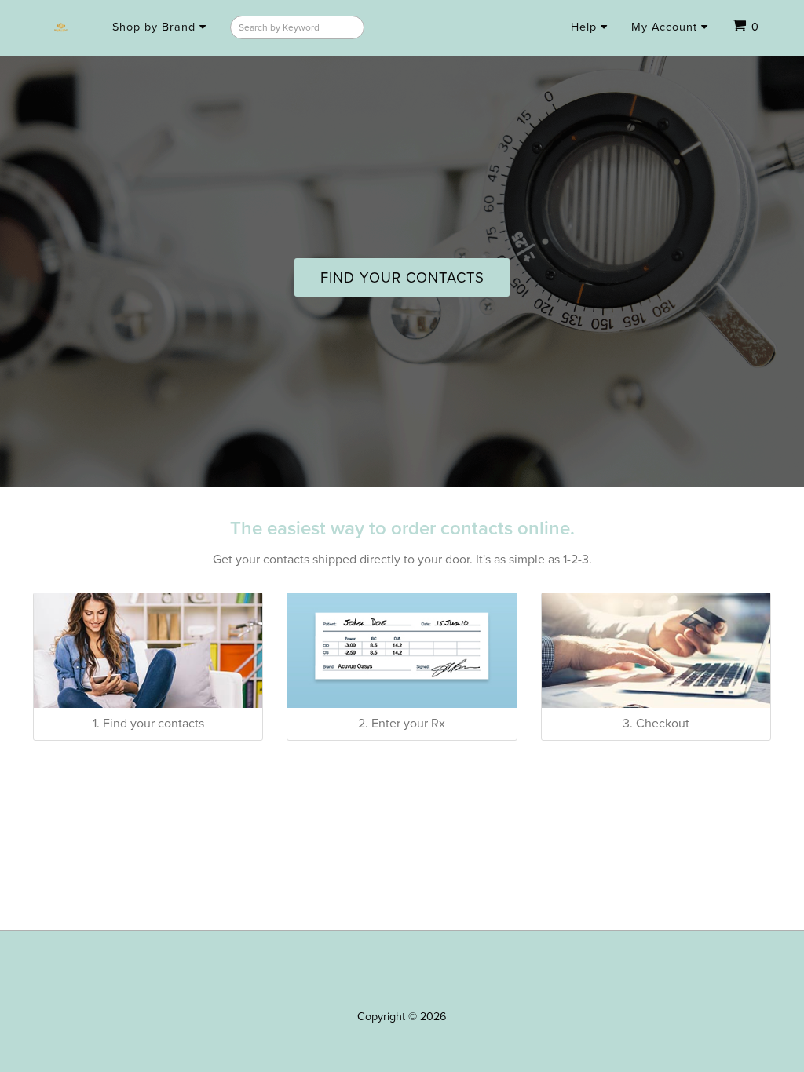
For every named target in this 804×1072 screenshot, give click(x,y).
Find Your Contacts (402, 277)
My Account (666, 27)
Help (586, 27)
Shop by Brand (155, 27)
